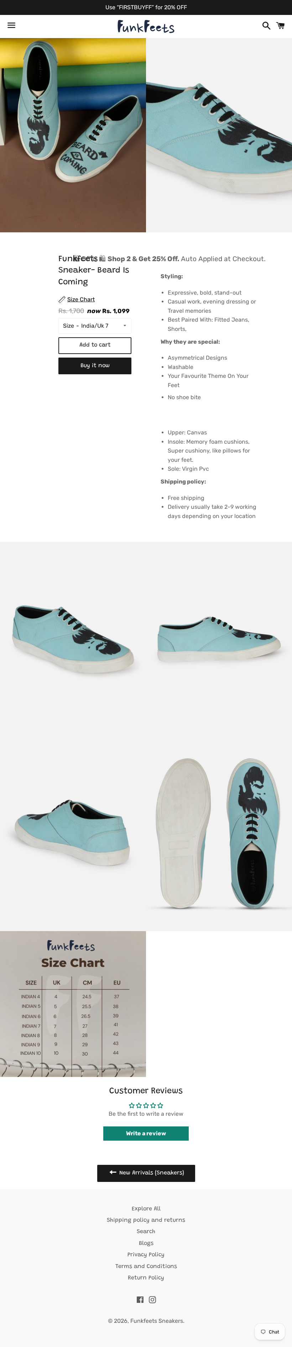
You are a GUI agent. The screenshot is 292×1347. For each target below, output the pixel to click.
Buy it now (95, 366)
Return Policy (146, 1278)
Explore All (146, 1209)
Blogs (146, 1243)
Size (68, 325)
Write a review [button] (146, 1133)
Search (146, 1232)
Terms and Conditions (146, 1266)
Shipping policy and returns (146, 1220)
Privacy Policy (146, 1255)
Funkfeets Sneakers (156, 1320)
